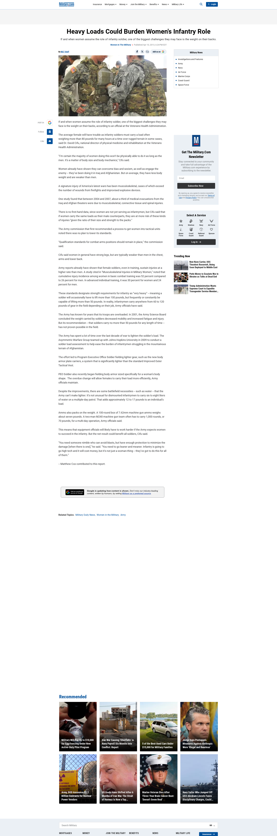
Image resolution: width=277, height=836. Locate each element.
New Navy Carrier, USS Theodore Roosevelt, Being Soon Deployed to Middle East (203, 265)
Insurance (97, 4)
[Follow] (50, 132)
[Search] (201, 4)
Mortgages (110, 4)
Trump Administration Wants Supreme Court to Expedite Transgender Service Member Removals (203, 288)
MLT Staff (65, 52)
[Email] (147, 51)
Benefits (153, 4)
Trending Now (182, 256)
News (164, 4)
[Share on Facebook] (137, 51)
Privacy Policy (191, 198)
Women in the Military (120, 45)
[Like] (50, 141)
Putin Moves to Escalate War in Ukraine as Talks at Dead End (203, 275)
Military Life (177, 4)
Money (122, 4)
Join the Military (137, 4)
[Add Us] (50, 123)
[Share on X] (142, 51)
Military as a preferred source (136, 493)
